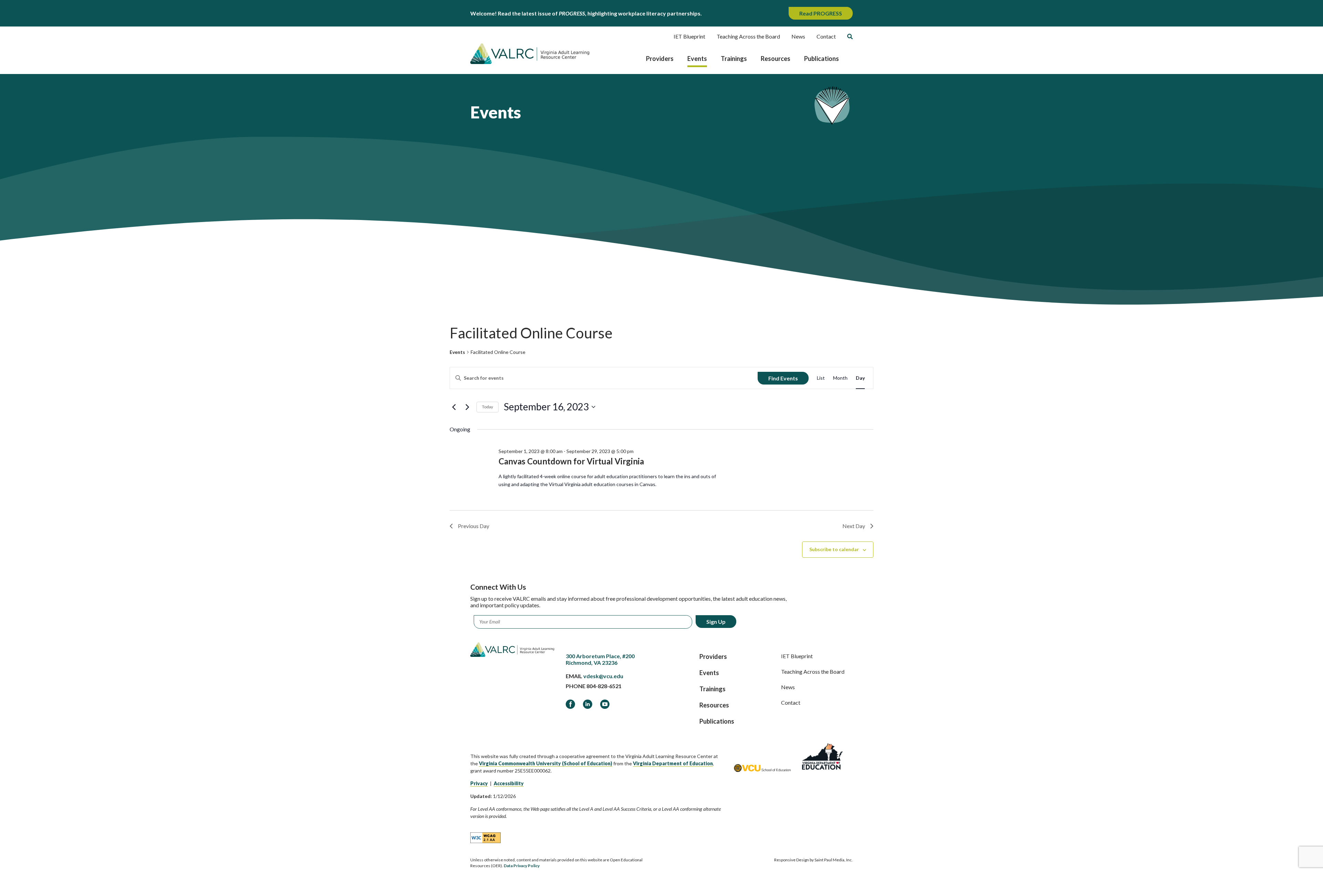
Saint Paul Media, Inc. (833, 859)
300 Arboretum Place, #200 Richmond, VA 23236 (600, 659)
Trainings (734, 58)
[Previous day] (454, 407)
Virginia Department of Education (673, 763)
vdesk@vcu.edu (603, 676)
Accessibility (509, 783)
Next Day (853, 526)
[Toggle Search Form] (850, 36)
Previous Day (473, 526)
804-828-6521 (604, 686)
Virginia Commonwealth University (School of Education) (545, 763)
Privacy (479, 783)
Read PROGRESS (820, 13)
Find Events (783, 378)
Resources (775, 58)
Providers (660, 58)
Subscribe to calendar (834, 549)
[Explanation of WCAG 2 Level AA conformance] (485, 837)
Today (487, 406)
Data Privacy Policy (522, 865)
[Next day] (467, 407)
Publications (821, 58)
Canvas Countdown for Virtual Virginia (571, 461)
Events (697, 58)
